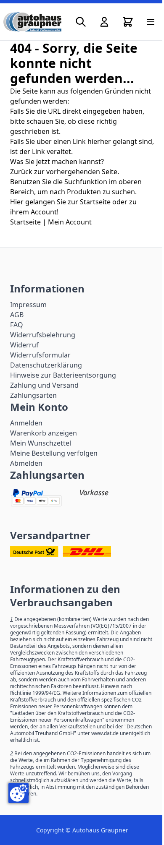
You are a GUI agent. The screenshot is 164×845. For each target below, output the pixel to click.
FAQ (16, 324)
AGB (17, 314)
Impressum (28, 304)
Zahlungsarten (33, 395)
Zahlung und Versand (44, 385)
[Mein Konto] (104, 22)
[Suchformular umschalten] (81, 22)
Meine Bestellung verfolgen (54, 453)
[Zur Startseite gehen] (32, 21)
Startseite (25, 222)
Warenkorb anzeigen (43, 433)
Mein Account (70, 222)
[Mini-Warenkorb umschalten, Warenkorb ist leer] (128, 22)
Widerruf (24, 344)
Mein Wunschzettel (40, 443)
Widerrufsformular (40, 355)
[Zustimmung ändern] (18, 793)
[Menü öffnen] (150, 22)
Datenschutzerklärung (46, 365)
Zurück (21, 171)
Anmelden (26, 423)
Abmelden (26, 463)
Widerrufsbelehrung (42, 334)
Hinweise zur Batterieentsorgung (63, 375)
